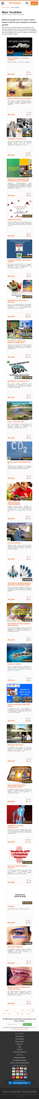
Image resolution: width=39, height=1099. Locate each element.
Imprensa (19, 1049)
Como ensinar (19, 1036)
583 (18, 1014)
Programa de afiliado (19, 1057)
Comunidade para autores (19, 1060)
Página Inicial (5, 7)
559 (33, 1010)
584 (22, 1014)
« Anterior (6, 1010)
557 (23, 1010)
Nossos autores (19, 1041)
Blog (19, 1047)
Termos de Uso (6, 1091)
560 (4, 1014)
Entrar (34, 3)
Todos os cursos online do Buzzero (19, 1063)
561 (9, 1014)
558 (28, 1010)
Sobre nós (19, 1044)
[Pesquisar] (27, 3)
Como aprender (19, 1039)
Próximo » (29, 1014)
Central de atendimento (19, 1052)
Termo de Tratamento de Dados (29, 1091)
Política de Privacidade (21, 1029)
